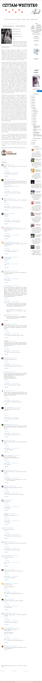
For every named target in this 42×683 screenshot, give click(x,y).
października (35, 111)
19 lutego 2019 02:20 (15, 257)
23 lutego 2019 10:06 (11, 569)
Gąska (5, 198)
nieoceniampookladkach (8, 628)
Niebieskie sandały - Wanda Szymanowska (38, 170)
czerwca (34, 118)
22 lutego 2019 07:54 (15, 506)
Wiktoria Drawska (7, 583)
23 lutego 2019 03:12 (11, 541)
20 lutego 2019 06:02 (15, 301)
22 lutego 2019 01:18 (12, 486)
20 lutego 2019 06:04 (15, 350)
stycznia (34, 140)
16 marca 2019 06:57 (16, 628)
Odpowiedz (6, 168)
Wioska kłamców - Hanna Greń (37, 192)
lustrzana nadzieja (16, 186)
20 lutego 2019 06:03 (15, 333)
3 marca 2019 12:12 (14, 613)
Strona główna (7, 19)
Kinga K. (5, 213)
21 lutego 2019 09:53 (15, 477)
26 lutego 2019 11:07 (15, 314)
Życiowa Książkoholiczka (8, 407)
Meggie (5, 599)
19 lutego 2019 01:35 (16, 242)
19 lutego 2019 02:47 (15, 172)
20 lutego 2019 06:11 (15, 383)
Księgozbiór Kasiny (7, 613)
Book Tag (28, 19)
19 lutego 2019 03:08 (15, 250)
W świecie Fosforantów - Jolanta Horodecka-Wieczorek (37, 127)
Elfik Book (6, 179)
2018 (33, 142)
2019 (33, 107)
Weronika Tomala (7, 324)
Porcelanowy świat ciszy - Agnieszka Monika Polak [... (37, 135)
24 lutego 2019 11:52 (15, 562)
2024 (33, 99)
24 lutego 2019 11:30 (15, 534)
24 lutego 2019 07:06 (10, 599)
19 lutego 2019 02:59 (14, 271)
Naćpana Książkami (7, 555)
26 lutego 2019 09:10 (19, 309)
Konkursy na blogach (34, 19)
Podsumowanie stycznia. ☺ (37, 138)
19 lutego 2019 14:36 (11, 371)
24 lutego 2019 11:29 (15, 520)
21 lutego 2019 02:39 (16, 455)
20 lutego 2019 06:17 (15, 417)
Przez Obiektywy (7, 424)
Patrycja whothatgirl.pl (8, 285)
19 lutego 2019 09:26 (12, 340)
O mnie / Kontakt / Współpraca (15, 19)
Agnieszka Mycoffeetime (8, 455)
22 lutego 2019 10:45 (12, 513)
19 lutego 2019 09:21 (14, 324)
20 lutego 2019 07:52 (14, 424)
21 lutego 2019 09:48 (15, 448)
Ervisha (5, 164)
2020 (33, 105)
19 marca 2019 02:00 (15, 638)
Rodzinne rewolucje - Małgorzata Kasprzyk (38, 247)
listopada (34, 110)
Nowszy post (3, 670)
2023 (33, 100)
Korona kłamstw (4, 134)
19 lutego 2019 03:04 (15, 206)
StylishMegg (6, 486)
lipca (34, 116)
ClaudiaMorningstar (7, 257)
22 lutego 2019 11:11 (9, 527)
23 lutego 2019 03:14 (15, 555)
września (34, 113)
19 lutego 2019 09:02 (16, 285)
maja (34, 119)
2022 (33, 102)
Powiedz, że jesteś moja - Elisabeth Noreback (38, 235)
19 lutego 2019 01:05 (14, 227)
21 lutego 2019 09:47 (15, 433)
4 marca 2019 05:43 (15, 620)
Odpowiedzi (7, 170)
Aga (4, 390)
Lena (5, 527)
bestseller (12, 46)
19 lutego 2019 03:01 (15, 191)
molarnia (5, 541)
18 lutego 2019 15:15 (11, 213)
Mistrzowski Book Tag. (37, 149)
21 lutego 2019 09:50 (15, 463)
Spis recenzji (24, 19)
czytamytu (6, 371)
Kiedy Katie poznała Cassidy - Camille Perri (38, 202)
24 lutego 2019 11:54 (15, 592)
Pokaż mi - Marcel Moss (38, 181)
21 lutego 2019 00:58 (11, 440)
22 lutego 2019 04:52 (9, 500)
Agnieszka (6, 440)
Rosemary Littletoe (7, 271)
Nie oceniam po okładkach (8, 633)
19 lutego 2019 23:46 (9, 390)
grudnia (34, 108)
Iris (4, 500)
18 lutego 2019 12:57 (11, 179)
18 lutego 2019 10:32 (10, 164)
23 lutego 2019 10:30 (14, 583)
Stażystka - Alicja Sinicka (37, 160)
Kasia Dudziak (6, 646)
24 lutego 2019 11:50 (15, 548)
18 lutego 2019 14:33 (10, 198)
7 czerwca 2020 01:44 (13, 645)
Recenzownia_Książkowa (8, 242)
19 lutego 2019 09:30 (13, 357)
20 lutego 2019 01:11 (16, 407)
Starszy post (26, 670)
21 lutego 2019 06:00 (14, 470)
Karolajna (8, 172)
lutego (34, 124)
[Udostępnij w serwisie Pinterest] (26, 160)
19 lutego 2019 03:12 (15, 278)
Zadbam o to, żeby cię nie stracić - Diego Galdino (38, 214)
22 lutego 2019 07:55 (15, 492)
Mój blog (16, 515)
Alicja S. (5, 569)
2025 (33, 97)
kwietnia (34, 121)
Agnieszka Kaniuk (7, 227)
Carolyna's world (7, 470)
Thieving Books (7, 357)
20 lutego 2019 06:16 (15, 400)
